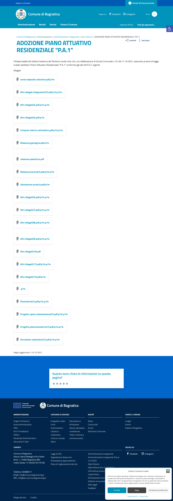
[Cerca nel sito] (154, 14)
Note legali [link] (92, 484)
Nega (137, 490)
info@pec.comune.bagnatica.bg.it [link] (32, 477)
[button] (168, 471)
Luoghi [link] (128, 421)
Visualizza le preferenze (158, 490)
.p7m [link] (22, 289)
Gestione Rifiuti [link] (126, 24)
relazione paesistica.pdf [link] (32, 159)
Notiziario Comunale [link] (96, 431)
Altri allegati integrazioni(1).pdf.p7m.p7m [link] (41, 92)
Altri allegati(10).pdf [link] (30, 251)
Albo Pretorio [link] (93, 464)
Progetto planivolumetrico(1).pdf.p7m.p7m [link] (41, 327)
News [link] (90, 421)
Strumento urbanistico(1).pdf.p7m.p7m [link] (40, 339)
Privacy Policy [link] (143, 496)
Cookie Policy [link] (93, 474)
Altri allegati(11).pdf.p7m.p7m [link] (35, 264)
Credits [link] (34, 497)
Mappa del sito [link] (20, 497)
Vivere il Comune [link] (68, 24)
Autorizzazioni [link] (57, 427)
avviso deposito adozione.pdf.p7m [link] (37, 79)
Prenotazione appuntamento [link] (63, 460)
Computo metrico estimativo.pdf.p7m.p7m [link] (41, 130)
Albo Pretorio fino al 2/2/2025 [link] (101, 467)
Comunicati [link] (93, 424)
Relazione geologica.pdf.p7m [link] (34, 143)
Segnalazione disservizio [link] (61, 457)
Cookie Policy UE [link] (132, 496)
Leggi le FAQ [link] (56, 453)
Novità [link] (42, 24)
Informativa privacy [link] (96, 470)
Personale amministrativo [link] (25, 438)
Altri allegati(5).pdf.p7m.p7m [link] (34, 197)
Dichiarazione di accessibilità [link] (100, 477)
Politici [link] (16, 434)
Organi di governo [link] (21, 421)
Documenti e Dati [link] (21, 441)
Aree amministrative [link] (23, 424)
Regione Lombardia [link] (23, 3)
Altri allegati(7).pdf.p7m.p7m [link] (34, 210)
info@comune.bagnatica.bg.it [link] (31, 474)
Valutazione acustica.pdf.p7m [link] (35, 184)
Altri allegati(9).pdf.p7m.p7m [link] (34, 239)
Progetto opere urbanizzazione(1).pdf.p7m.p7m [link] (44, 314)
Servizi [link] (53, 24)
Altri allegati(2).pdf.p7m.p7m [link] (34, 105)
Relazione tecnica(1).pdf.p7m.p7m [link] (37, 172)
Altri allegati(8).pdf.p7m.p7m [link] (34, 222)
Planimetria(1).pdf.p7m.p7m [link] (34, 301)
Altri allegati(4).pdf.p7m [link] (32, 117)
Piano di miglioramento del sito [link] (64, 464)
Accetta (117, 490)
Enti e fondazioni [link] (21, 431)
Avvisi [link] (90, 427)
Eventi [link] (128, 424)
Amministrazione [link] (26, 24)
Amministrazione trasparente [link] (100, 453)
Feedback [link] (92, 488)
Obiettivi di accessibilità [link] (98, 481)
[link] (169, 28)
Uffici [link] (16, 427)
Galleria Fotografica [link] (133, 427)
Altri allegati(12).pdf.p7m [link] (33, 277)
